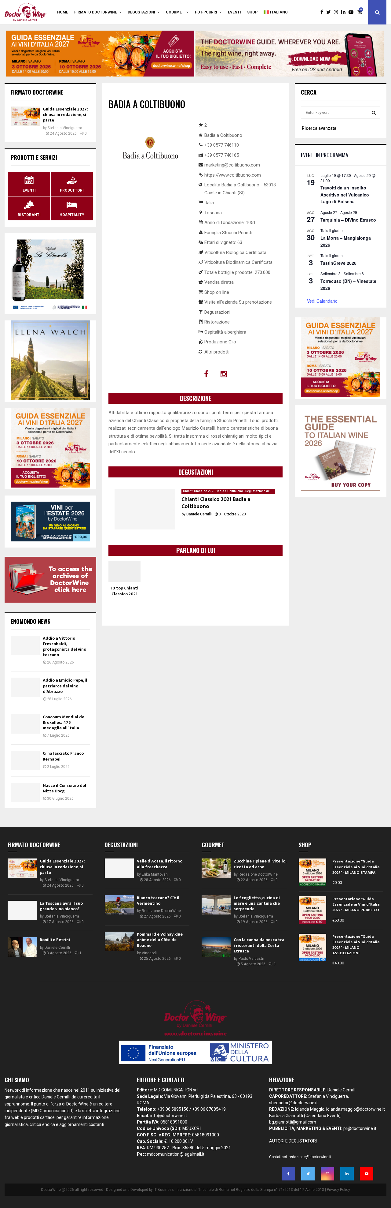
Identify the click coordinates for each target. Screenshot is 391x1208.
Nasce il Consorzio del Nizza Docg (64, 788)
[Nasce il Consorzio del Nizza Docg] (25, 792)
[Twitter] (330, 12)
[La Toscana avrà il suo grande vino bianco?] (22, 910)
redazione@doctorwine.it (310, 1157)
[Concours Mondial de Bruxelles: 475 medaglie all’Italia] (25, 724)
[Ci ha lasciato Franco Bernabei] (25, 760)
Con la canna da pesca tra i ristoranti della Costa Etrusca (259, 945)
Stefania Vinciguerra (65, 128)
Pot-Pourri (206, 12)
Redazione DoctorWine (161, 911)
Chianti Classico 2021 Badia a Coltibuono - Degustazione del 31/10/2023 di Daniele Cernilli (227, 491)
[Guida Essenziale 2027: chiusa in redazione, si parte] (25, 116)
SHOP (252, 12)
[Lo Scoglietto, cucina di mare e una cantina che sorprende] (216, 904)
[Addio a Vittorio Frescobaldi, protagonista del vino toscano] (25, 645)
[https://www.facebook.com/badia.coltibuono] (207, 374)
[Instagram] (337, 12)
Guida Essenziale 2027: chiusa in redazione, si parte (65, 115)
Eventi (234, 12)
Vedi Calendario (322, 301)
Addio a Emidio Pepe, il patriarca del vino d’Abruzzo (65, 686)
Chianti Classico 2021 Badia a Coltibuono (215, 503)
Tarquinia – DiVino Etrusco (348, 220)
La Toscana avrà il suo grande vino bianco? (61, 906)
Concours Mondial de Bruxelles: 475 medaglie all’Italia (63, 722)
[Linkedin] (345, 12)
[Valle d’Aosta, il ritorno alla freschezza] (119, 868)
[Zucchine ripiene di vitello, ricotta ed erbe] (216, 868)
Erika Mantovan (155, 874)
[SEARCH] (373, 113)
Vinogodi (149, 953)
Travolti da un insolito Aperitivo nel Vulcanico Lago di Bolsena (344, 194)
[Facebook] (323, 12)
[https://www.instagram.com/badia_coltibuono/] (225, 374)
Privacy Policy (338, 1189)
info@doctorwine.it (168, 1115)
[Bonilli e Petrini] (22, 946)
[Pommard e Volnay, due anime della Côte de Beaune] (119, 941)
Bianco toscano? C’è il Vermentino (158, 900)
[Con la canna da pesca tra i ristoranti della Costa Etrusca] (216, 946)
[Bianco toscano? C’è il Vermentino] (119, 904)
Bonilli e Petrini (55, 939)
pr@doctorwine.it (359, 1128)
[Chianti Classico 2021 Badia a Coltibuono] (145, 509)
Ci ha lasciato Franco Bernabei (63, 756)
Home (62, 12)
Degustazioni (141, 12)
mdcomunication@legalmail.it (175, 1154)
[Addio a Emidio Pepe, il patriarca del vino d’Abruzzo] (25, 687)
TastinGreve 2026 (338, 263)
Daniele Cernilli (199, 514)
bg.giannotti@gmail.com (292, 1122)
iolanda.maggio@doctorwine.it (355, 1109)
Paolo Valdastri (251, 958)
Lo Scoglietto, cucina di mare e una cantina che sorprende (257, 903)
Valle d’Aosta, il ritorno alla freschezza (159, 864)
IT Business (164, 1189)
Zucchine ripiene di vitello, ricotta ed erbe (260, 864)
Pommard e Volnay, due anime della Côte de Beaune (160, 940)
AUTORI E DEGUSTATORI (293, 1141)
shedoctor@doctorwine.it (293, 1102)
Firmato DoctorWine (95, 12)
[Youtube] (352, 12)
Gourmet (175, 12)
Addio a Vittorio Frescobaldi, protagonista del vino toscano (64, 647)
